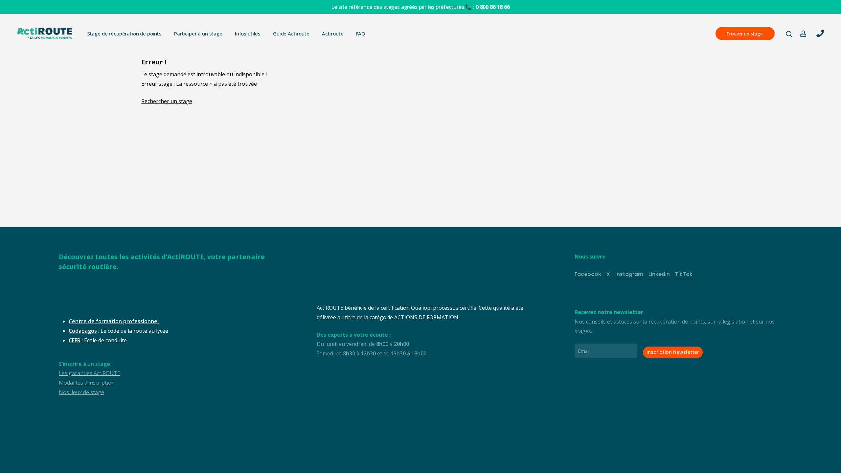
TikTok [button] (684, 274)
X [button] (608, 274)
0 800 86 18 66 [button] (756, 451)
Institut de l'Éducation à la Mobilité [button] (153, 456)
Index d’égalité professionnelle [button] (380, 456)
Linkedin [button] (659, 274)
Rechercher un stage (166, 101)
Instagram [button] (629, 274)
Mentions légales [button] (312, 456)
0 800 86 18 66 (493, 7)
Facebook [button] (588, 274)
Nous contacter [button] (755, 460)
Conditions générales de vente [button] (244, 456)
